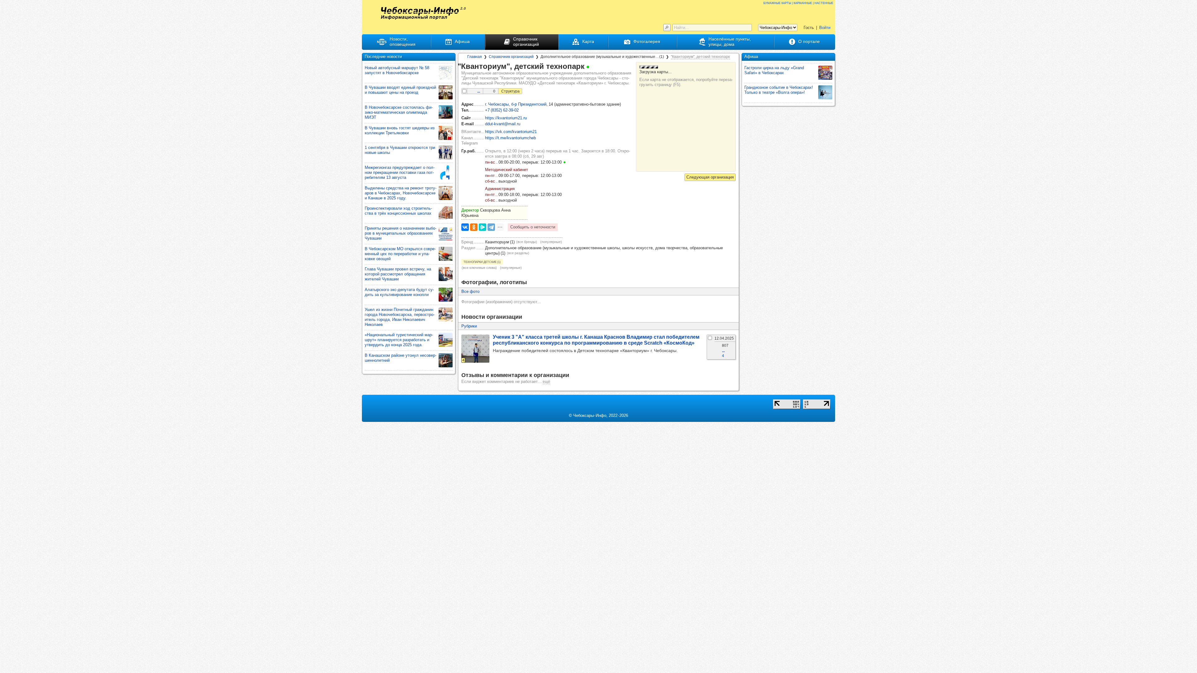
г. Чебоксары (497, 104)
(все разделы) (518, 253)
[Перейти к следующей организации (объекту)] (710, 177)
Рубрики (469, 326)
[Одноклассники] (474, 227)
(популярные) (551, 242)
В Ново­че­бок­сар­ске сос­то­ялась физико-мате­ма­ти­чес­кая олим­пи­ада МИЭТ (399, 112)
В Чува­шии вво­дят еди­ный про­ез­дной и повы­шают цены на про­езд (400, 90)
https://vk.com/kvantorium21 (511, 131)
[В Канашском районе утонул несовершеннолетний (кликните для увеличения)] (446, 360)
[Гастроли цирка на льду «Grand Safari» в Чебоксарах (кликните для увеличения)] (825, 73)
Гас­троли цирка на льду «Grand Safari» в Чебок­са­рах (774, 70)
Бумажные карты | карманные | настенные (798, 2)
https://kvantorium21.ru (506, 118)
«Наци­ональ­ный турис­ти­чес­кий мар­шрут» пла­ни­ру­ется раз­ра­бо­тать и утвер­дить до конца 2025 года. (399, 339)
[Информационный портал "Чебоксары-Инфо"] (420, 13)
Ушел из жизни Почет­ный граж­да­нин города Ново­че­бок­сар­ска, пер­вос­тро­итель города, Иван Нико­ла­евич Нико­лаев (400, 317)
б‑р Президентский (528, 104)
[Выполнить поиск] (667, 27)
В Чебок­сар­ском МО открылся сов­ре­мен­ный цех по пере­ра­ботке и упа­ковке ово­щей (400, 253)
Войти (824, 27)
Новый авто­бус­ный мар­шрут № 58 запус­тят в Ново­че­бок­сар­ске (397, 70)
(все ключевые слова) (479, 268)
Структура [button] (510, 91)
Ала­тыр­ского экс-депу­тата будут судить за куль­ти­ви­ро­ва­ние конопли (399, 292)
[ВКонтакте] (465, 227)
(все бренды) (526, 242)
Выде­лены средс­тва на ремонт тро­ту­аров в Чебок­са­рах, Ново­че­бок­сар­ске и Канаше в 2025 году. (400, 193)
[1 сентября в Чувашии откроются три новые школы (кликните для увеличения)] (446, 153)
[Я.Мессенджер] (482, 227)
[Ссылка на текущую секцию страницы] (593, 66)
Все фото (470, 291)
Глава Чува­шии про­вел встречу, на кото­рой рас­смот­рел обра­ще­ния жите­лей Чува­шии (398, 274)
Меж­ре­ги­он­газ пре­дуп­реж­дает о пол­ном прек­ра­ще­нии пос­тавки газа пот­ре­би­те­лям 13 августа (400, 172)
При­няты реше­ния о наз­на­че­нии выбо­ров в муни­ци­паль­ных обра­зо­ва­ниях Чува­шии (400, 233)
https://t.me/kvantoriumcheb (510, 138)
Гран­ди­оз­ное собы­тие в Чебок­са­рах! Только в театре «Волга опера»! (778, 90)
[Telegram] (491, 227)
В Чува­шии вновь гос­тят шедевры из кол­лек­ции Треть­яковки (400, 130)
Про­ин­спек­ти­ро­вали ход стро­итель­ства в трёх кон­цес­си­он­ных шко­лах (398, 211)
